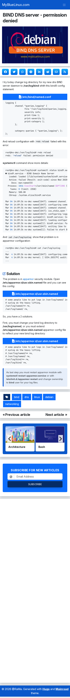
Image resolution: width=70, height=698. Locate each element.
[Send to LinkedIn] (39, 72)
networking (12, 404)
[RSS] (65, 72)
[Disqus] (35, 544)
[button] (60, 438)
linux (37, 397)
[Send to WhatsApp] (22, 72)
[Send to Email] (56, 72)
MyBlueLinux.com (16, 5)
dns (26, 397)
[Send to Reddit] (47, 72)
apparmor (28, 279)
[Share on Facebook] (5, 72)
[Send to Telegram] (31, 72)
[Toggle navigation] (64, 4)
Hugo (46, 689)
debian (49, 397)
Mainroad (62, 689)
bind (16, 397)
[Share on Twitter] (14, 72)
